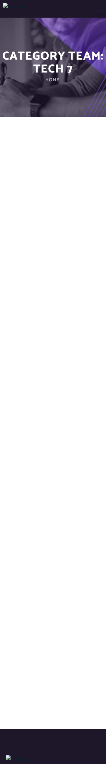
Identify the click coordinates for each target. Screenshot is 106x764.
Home (52, 80)
